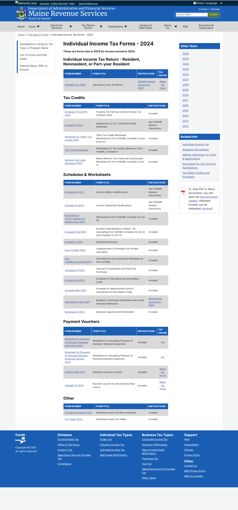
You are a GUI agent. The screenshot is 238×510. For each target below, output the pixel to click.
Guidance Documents (195, 149)
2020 (185, 84)
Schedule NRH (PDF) (75, 290)
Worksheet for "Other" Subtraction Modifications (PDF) (75, 218)
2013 (185, 121)
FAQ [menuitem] (185, 26)
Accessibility (191, 444)
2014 (185, 115)
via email (207, 208)
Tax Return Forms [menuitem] (85, 28)
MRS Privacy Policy (195, 471)
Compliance (64, 463)
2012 (185, 126)
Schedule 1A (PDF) (74, 192)
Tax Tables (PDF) (74, 419)
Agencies (44, 3)
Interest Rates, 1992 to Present (33, 67)
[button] (210, 3)
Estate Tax (106, 439)
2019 (185, 89)
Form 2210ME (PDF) (75, 250)
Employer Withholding (154, 444)
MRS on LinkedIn (193, 476)
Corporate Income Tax (154, 439)
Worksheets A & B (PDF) (77, 302)
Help (71, 3)
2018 (185, 95)
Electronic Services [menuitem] (53, 28)
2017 (185, 100)
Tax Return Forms (38, 34)
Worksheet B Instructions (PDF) (155, 302)
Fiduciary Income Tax (112, 444)
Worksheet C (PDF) (75, 312)
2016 (185, 105)
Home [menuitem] (21, 26)
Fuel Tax (147, 463)
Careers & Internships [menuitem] (145, 26)
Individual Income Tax (195, 144)
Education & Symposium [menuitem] (206, 26)
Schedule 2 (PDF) (74, 242)
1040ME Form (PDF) (75, 85)
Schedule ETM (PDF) (75, 232)
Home (21, 34)
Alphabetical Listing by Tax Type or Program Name (36, 46)
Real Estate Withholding (113, 455)
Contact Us (190, 465)
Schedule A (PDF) (74, 125)
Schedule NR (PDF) (75, 280)
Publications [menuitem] (114, 28)
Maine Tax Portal (162, 85)
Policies (188, 449)
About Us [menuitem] (165, 28)
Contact (203, 9)
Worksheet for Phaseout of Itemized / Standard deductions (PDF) (77, 342)
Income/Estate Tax (68, 439)
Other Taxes (149, 477)
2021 (185, 79)
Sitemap (215, 9)
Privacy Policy (192, 455)
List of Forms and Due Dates (33, 56)
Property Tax (65, 449)
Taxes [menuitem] (31, 28)
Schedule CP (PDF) (75, 270)
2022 (185, 74)
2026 (185, 53)
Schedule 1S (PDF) (74, 205)
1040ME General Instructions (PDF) (146, 85)
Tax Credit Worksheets (76, 150)
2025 (185, 58)
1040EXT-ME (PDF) (75, 372)
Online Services (59, 3)
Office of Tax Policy (68, 444)
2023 (185, 69)
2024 (185, 64)
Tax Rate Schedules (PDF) (78, 412)
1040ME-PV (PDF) (74, 385)
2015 (185, 110)
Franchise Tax (150, 458)
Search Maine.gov (88, 3)
